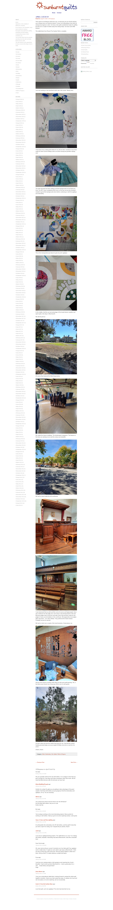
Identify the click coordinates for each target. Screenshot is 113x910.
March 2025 (19, 133)
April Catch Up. (42, 17)
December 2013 (20, 417)
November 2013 (20, 419)
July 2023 (19, 176)
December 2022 (20, 191)
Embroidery (19, 69)
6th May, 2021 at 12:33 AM (41, 773)
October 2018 (20, 294)
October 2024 (20, 144)
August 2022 (19, 200)
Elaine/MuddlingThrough (42, 784)
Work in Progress (20, 90)
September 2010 (20, 501)
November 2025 (20, 116)
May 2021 (19, 232)
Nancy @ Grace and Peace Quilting (44, 820)
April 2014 (19, 408)
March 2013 (19, 436)
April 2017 (19, 333)
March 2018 (19, 309)
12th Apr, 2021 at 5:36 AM (41, 811)
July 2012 (19, 453)
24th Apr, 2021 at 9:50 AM (41, 786)
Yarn (18, 92)
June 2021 (19, 230)
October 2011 (20, 473)
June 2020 (19, 256)
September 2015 (20, 374)
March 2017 (19, 335)
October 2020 (20, 247)
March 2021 (19, 236)
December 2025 (20, 114)
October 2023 (20, 170)
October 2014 (20, 395)
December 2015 (20, 367)
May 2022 (19, 206)
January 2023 (20, 189)
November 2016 (20, 344)
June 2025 (19, 127)
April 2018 (19, 307)
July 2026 (19, 101)
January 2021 (20, 241)
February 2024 (20, 161)
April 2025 (19, 131)
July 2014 (19, 402)
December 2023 (20, 166)
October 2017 (20, 320)
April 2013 (19, 434)
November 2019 (20, 271)
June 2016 (19, 355)
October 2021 (20, 221)
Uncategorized (20, 88)
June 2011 (19, 481)
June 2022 (19, 204)
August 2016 (19, 350)
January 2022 (20, 215)
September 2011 (20, 475)
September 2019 (20, 275)
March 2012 (19, 462)
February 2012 (20, 464)
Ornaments (19, 75)
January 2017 (20, 340)
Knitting (18, 73)
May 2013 (19, 432)
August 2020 (19, 252)
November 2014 (20, 393)
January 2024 (20, 163)
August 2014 (19, 400)
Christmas (19, 54)
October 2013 (20, 421)
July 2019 (19, 277)
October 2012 (20, 447)
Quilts (18, 80)
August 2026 (19, 99)
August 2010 (19, 503)
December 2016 (20, 342)
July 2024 (19, 151)
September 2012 (20, 449)
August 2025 (19, 123)
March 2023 (19, 185)
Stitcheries (19, 82)
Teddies (18, 86)
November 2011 (20, 471)
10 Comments (51, 18)
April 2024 (19, 157)
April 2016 (19, 359)
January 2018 (20, 314)
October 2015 (20, 372)
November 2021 (20, 219)
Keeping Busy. (85, 54)
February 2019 (20, 286)
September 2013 (20, 423)
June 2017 (19, 329)
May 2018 (19, 305)
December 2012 (20, 443)
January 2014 (20, 415)
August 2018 (19, 299)
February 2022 (20, 213)
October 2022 (20, 196)
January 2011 (20, 492)
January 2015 (20, 389)
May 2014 (19, 406)
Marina (37, 796)
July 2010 (19, 505)
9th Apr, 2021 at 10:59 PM (41, 885)
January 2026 (20, 112)
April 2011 (19, 486)
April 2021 (19, 234)
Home (53, 12)
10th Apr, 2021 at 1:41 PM (41, 821)
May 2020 (19, 258)
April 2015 (19, 383)
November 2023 (20, 168)
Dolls (18, 65)
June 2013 (19, 430)
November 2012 (20, 445)
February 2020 (20, 264)
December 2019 (20, 269)
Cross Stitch (19, 60)
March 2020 (19, 262)
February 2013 (20, 438)
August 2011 (19, 477)
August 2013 (19, 425)
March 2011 (19, 488)
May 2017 (19, 331)
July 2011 (19, 479)
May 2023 (19, 181)
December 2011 (20, 468)
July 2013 (19, 428)
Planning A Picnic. (86, 47)
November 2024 (20, 142)
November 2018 (20, 292)
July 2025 (19, 125)
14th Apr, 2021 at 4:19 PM (41, 798)
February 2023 (20, 187)
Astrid (37, 831)
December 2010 (20, 494)
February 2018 (20, 312)
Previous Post (40, 762)
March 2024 (19, 159)
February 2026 (20, 110)
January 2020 (20, 267)
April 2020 (19, 260)
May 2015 (19, 380)
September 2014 (20, 398)
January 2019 (20, 288)
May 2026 (19, 103)
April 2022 (19, 209)
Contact (59, 12)
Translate (92, 63)
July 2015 (19, 376)
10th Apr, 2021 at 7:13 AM (41, 873)
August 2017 (19, 325)
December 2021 (20, 217)
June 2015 (19, 378)
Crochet (18, 58)
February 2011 (20, 490)
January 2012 (20, 466)
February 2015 (20, 387)
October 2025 (20, 118)
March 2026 (19, 108)
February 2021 (20, 239)
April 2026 (19, 105)
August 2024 (19, 148)
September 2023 (20, 172)
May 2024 (19, 155)
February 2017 (20, 337)
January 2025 (20, 138)
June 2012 (19, 456)
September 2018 (20, 297)
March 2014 (19, 410)
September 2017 (20, 322)
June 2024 (19, 153)
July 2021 (19, 228)
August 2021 (19, 226)
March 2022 (19, 211)
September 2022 (20, 198)
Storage (18, 84)
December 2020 (20, 243)
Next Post (74, 762)
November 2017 (20, 318)
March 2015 (19, 385)
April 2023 (19, 183)
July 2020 (19, 254)
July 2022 (19, 202)
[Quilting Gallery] (86, 71)
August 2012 (19, 451)
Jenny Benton (39, 871)
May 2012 (19, 458)
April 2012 (19, 460)
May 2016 (19, 357)
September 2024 (20, 146)
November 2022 (20, 194)
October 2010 (20, 498)
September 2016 (20, 348)
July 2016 (19, 352)
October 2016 (20, 346)
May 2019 (19, 279)
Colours (18, 56)
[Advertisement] (55, 759)
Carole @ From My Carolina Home (44, 884)
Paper (18, 77)
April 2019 (19, 282)
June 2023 (19, 178)
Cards (18, 52)
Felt (17, 71)
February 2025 (20, 136)
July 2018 (19, 301)
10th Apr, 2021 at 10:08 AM (41, 845)
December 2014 (20, 391)
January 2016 (20, 365)
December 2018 (20, 290)
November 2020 (20, 245)
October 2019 (20, 273)
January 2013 (20, 440)
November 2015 (20, 370)
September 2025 (20, 121)
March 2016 (19, 361)
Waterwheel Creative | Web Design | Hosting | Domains (65, 898)
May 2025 (19, 129)
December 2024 (20, 140)
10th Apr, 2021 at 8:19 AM (41, 859)
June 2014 (19, 404)
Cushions (19, 62)
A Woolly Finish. (85, 52)
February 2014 (20, 413)
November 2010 (20, 496)
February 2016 (20, 363)
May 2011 (19, 483)
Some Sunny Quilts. (86, 45)
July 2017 (19, 327)
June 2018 (19, 303)
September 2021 (20, 224)
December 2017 (20, 316)
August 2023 (19, 174)
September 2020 (20, 249)
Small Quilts (84, 49)
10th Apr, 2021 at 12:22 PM (41, 832)
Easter (18, 67)
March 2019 (19, 284)
